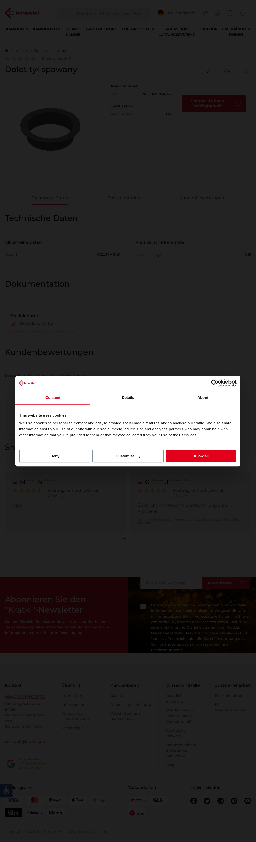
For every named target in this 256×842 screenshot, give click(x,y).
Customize (125, 456)
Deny (55, 456)
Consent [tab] (53, 397)
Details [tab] (128, 397)
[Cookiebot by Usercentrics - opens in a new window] (215, 383)
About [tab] (203, 397)
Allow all (201, 456)
